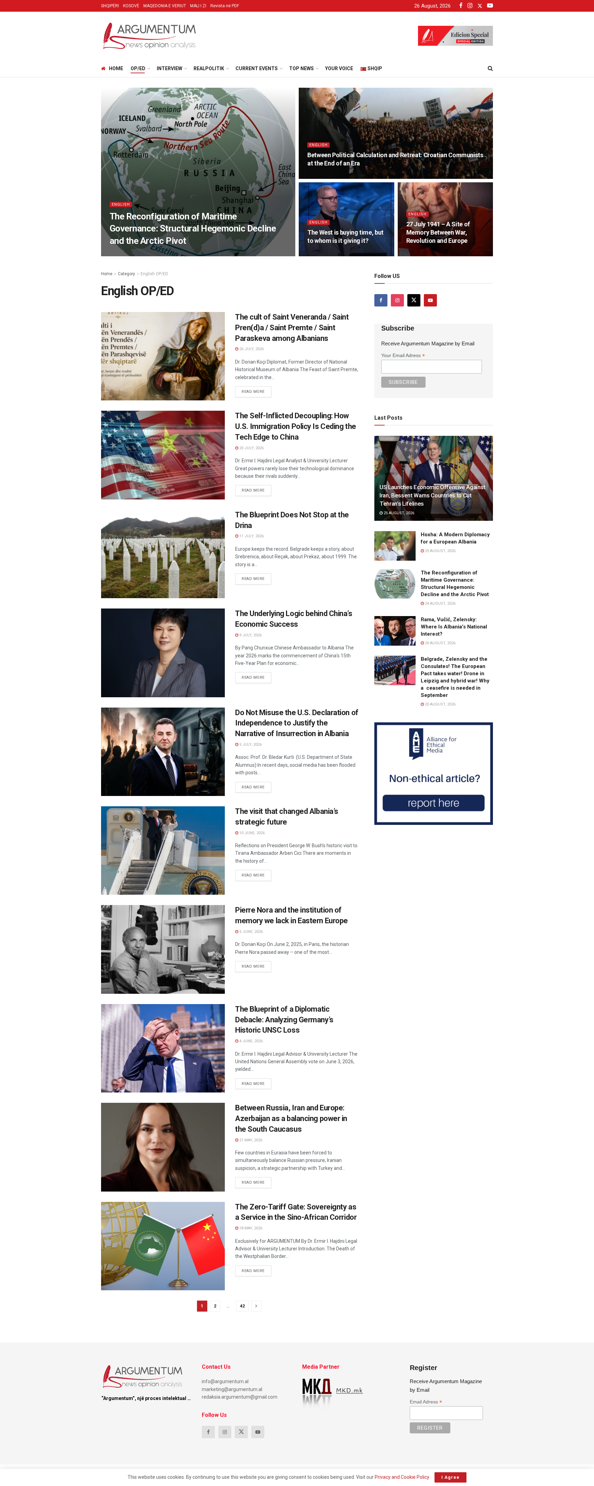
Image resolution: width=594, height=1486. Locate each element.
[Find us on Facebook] (380, 300)
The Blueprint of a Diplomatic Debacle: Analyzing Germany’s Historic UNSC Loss (284, 1020)
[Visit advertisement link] (433, 773)
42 (242, 1306)
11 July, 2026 (251, 536)
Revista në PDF (224, 5)
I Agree (450, 1477)
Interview (169, 68)
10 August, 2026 (326, 176)
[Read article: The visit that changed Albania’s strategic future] (163, 850)
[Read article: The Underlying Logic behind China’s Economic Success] (163, 653)
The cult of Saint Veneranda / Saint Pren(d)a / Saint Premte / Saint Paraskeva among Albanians (292, 328)
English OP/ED (154, 273)
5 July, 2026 (250, 744)
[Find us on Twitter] (413, 300)
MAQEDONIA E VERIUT (164, 5)
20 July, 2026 (251, 448)
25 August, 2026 (398, 513)
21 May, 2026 (250, 1140)
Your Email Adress (403, 355)
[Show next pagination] (256, 1306)
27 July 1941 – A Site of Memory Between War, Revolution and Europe (438, 232)
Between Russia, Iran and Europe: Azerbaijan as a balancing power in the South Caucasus (291, 1118)
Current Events (256, 68)
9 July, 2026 (250, 635)
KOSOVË (131, 5)
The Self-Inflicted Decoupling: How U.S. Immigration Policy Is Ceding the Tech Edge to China (295, 426)
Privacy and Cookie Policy (402, 1477)
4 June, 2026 (250, 1041)
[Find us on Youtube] (430, 300)
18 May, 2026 (250, 1228)
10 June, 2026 (251, 833)
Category (126, 273)
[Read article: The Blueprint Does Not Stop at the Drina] (163, 554)
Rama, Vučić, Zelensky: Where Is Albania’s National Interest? (454, 626)
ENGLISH (121, 204)
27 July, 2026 (422, 254)
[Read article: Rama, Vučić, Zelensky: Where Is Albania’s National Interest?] (395, 631)
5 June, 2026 (250, 931)
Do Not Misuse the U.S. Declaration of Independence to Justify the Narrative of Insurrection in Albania (297, 723)
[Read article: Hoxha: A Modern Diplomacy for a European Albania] (395, 546)
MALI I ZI (198, 5)
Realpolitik (209, 68)
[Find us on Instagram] (397, 300)
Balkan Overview (126, 516)
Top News (301, 68)
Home (116, 68)
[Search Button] (490, 68)
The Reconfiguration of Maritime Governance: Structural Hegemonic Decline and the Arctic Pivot (193, 228)
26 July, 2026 (251, 349)
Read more (256, 390)
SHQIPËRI (110, 5)
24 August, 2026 (128, 254)
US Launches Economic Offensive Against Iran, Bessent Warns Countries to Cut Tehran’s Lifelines (432, 495)
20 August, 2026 (439, 643)
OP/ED (138, 68)
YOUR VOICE (339, 68)
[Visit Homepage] (149, 35)
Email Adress (426, 1402)
